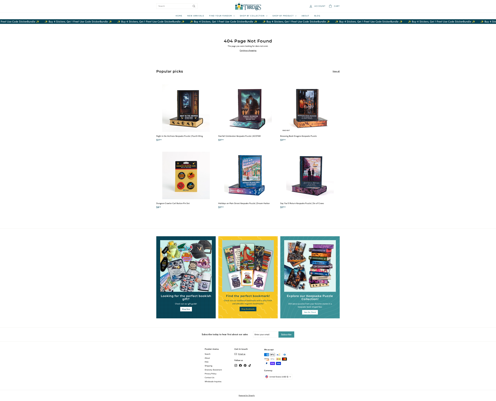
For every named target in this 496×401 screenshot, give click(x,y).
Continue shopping (248, 50)
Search (208, 354)
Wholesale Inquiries (213, 381)
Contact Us (209, 377)
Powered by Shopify (247, 395)
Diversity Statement (213, 370)
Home (179, 16)
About (305, 16)
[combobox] (177, 6)
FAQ (206, 362)
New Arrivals (195, 16)
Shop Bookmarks (248, 309)
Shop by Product (284, 16)
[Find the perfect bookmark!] (248, 266)
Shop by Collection (252, 16)
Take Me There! (310, 312)
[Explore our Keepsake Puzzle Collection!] (310, 266)
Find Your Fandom (221, 16)
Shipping (208, 366)
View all (336, 71)
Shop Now (186, 309)
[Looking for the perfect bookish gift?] (186, 266)
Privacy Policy (210, 373)
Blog (317, 16)
